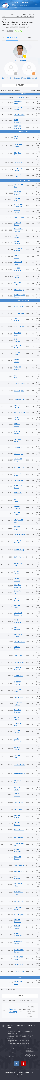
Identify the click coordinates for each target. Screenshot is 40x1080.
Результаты (15, 15)
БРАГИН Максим (19, 557)
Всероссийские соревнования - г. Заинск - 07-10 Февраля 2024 (18, 17)
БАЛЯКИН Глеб (19, 901)
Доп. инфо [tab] (28, 37)
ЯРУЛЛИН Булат (19, 467)
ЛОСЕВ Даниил (19, 802)
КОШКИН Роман (19, 480)
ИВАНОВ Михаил (19, 662)
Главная (5, 15)
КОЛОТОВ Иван (19, 871)
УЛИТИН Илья (18, 697)
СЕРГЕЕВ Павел (20, 61)
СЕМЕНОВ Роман (19, 383)
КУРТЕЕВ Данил (19, 391)
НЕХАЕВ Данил (19, 399)
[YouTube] (23, 1063)
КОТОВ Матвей (19, 830)
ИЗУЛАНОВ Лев (19, 162)
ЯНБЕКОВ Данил (19, 412)
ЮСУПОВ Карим (19, 971)
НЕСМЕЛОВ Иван (19, 765)
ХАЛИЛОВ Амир (19, 837)
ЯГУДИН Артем (19, 915)
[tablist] (20, 35)
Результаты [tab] (12, 37)
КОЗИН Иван (18, 809)
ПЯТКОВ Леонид (19, 642)
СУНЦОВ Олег (18, 306)
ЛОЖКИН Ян (18, 448)
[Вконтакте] (16, 1063)
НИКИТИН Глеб (19, 313)
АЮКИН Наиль (18, 676)
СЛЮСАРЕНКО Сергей (29, 78)
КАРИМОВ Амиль (19, 773)
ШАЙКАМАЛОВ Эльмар (11, 78)
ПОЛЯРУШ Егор (19, 865)
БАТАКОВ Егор (18, 493)
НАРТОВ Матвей (19, 964)
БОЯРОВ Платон (19, 115)
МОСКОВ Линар (19, 327)
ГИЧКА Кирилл (18, 454)
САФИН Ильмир (19, 550)
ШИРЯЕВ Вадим (19, 290)
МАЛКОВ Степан (19, 218)
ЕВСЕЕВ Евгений (19, 534)
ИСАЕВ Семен (18, 655)
